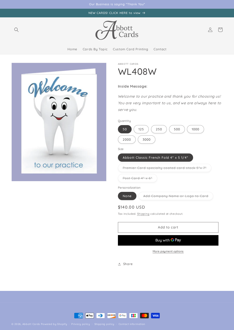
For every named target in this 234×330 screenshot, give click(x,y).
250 (159, 129)
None (127, 196)
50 (125, 129)
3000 (147, 139)
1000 (195, 129)
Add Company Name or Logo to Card (178, 197)
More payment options (168, 251)
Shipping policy (104, 324)
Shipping (143, 213)
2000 (127, 139)
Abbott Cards (31, 324)
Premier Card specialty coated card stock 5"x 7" (167, 169)
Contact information (132, 324)
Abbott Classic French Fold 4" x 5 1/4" (155, 158)
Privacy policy (80, 324)
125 (141, 129)
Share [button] (128, 264)
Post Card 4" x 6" (140, 179)
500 (177, 129)
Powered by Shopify (54, 324)
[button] (16, 30)
